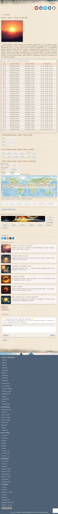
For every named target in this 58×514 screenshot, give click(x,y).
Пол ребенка (6, 386)
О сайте (4, 487)
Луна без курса (6, 469)
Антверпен (52, 3)
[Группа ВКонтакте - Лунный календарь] (49, 8)
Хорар (3, 427)
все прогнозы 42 (5, 309)
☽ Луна (49, 217)
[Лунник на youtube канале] (36, 8)
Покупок (4, 396)
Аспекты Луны (6, 471)
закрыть (53, 335)
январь (3, 153)
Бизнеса (4, 401)
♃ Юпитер (22, 225)
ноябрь (29, 156)
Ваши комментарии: (7, 325)
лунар (8, 420)
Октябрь (4, 440)
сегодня (4, 141)
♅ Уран (40, 225)
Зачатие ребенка (7, 388)
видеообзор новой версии (25, 319)
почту (5, 322)
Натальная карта (7, 409)
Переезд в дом (6, 391)
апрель (22, 153)
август (9, 156)
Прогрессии (5, 422)
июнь (34, 153)
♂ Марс (13, 225)
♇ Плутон (5, 227)
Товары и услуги (7, 505)
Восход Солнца (6, 476)
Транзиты (4, 412)
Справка (4, 495)
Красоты (4, 373)
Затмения (4, 466)
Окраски (4, 362)
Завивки (4, 365)
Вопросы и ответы (7, 492)
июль (3, 156)
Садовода (5, 375)
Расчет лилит (6, 414)
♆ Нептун (48, 225)
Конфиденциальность (8, 502)
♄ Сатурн (31, 225)
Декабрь (4, 445)
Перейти (26, 249)
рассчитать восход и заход (8, 209)
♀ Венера (5, 225)
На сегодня (5, 461)
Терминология (6, 500)
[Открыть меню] (2, 2)
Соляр (3, 420)
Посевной (5, 378)
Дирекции (4, 425)
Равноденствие (6, 482)
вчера (3, 138)
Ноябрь (4, 443)
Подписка (4, 497)
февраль (9, 153)
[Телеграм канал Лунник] (45, 8)
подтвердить (50, 203)
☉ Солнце (49, 219)
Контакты (4, 489)
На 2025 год (5, 456)
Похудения (5, 370)
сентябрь (16, 156)
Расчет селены (6, 417)
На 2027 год (5, 451)
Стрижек (4, 360)
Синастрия (5, 430)
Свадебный (5, 399)
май (29, 153)
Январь (4, 448)
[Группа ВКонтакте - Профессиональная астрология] (41, 8)
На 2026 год (5, 453)
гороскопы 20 (4, 307)
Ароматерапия (6, 394)
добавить (6, 335)
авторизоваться (42, 203)
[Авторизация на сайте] (54, 8)
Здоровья (5, 367)
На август (5, 435)
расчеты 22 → (4, 306)
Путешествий (6, 404)
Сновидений (5, 383)
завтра (3, 144)
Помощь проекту (7, 508)
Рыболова (5, 380)
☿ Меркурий (50, 222)
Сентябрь (4, 438)
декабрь (34, 156)
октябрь (22, 156)
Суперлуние (5, 479)
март (16, 153)
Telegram (10, 322)
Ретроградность (6, 474)
